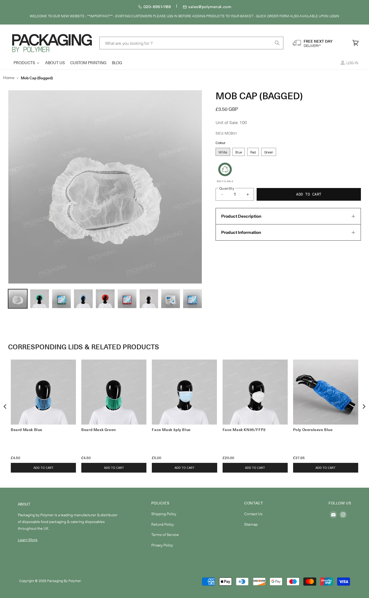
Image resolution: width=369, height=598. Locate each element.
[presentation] (5, 407)
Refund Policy (162, 524)
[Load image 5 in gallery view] (83, 298)
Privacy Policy (162, 545)
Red (253, 152)
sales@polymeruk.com (209, 6)
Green (268, 152)
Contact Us (253, 514)
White (223, 152)
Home (8, 77)
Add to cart (43, 467)
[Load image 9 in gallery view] (149, 298)
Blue (238, 152)
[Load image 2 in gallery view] (39, 298)
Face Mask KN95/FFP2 (244, 429)
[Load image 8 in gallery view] (127, 298)
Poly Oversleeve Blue (313, 429)
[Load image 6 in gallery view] (105, 298)
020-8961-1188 (157, 6)
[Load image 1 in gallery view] (17, 298)
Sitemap (251, 524)
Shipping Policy (163, 514)
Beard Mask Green (98, 429)
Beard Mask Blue (26, 429)
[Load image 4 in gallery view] (61, 298)
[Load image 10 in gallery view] (170, 298)
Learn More (28, 539)
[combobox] (191, 43)
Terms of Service (165, 534)
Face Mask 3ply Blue (171, 429)
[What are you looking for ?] (277, 43)
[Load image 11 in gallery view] (192, 298)
